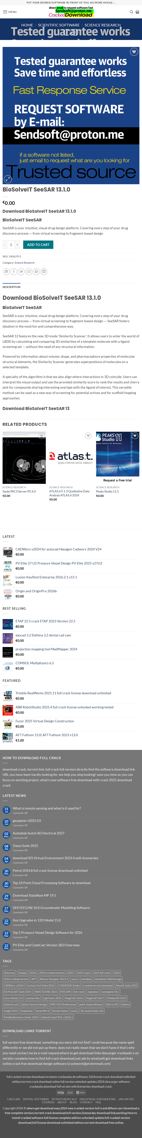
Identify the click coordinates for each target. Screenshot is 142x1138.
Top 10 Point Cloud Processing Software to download (52, 883)
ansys (74, 979)
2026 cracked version (16, 979)
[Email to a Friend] (28, 271)
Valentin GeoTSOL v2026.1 (57, 1017)
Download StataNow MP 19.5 (34, 895)
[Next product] (67, 32)
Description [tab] (11, 286)
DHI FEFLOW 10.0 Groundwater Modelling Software (51, 908)
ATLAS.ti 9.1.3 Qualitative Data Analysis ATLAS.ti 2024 (69, 493)
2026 (117, 972)
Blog (73, 1102)
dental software (36, 1099)
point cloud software (91, 1004)
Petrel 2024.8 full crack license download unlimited (50, 870)
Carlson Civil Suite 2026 (41, 985)
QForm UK (112, 1004)
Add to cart (38, 245)
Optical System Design (34, 1004)
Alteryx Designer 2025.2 (54, 979)
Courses (48, 1102)
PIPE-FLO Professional (63, 1004)
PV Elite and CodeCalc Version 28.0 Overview (46, 945)
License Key (33, 998)
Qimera (125, 1004)
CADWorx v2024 (14, 985)
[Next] (139, 473)
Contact (86, 1102)
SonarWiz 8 (42, 1010)
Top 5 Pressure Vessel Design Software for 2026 (47, 932)
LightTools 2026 (52, 998)
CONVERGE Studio (69, 985)
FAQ (98, 1102)
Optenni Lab (11, 1004)
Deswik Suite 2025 (126, 985)
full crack (79, 991)
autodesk (86, 979)
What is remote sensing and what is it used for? (47, 808)
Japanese (92, 991)
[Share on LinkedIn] (44, 271)
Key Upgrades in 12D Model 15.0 (37, 920)
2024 (33, 972)
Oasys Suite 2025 (25, 846)
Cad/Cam (13, 1099)
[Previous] (2, 473)
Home (27, 25)
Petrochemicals (64, 1099)
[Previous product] (75, 32)
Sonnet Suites (60, 1010)
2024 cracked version (51, 972)
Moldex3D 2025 (116, 998)
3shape (22, 972)
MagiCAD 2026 (74, 998)
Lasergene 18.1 (110, 991)
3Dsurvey (9, 972)
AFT (34, 979)
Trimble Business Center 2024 (21, 1017)
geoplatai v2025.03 (27, 821)
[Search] (131, 11)
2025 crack (83, 972)
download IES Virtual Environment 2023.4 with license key (55, 858)
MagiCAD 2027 (95, 998)
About (62, 1102)
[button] (10, 12)
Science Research (103, 25)
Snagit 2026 (11, 1010)
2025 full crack (101, 972)
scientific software (59, 25)
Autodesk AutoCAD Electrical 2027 (38, 833)
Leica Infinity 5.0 (13, 998)
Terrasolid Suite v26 (92, 1010)
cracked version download (98, 985)
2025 (70, 972)
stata (74, 1010)
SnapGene (27, 1010)
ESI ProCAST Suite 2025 (18, 991)
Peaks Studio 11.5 (107, 491)
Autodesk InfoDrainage (108, 979)
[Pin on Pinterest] (36, 271)
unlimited (126, 1099)
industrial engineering (97, 1099)
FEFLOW (65, 991)
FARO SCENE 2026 (46, 991)
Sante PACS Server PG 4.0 (19, 491)
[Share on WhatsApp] (6, 271)
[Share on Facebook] (13, 271)
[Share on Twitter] (21, 271)
